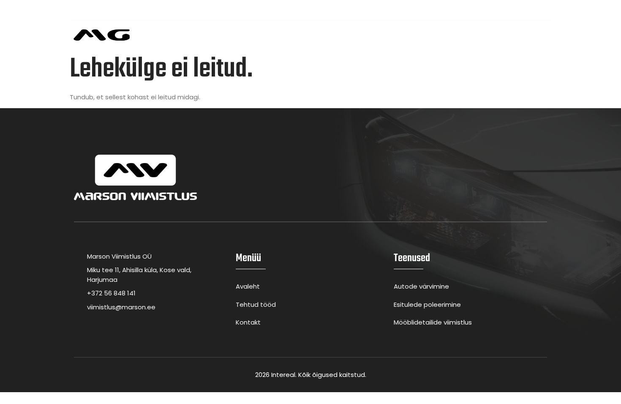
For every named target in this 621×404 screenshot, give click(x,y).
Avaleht (190, 34)
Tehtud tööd (342, 34)
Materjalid (234, 34)
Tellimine (389, 34)
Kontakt (429, 34)
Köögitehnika (286, 34)
